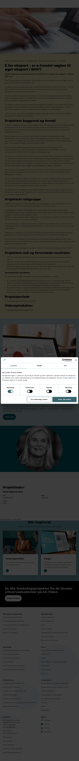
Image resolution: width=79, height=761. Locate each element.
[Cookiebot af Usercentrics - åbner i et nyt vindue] (63, 360)
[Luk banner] (76, 360)
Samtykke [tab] (13, 365)
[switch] (30, 391)
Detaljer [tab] (39, 365)
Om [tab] (65, 365)
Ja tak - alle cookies (64, 399)
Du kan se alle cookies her (66, 378)
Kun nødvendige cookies (39, 399)
